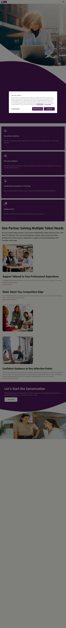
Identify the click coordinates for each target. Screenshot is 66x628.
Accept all (49, 108)
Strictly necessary (37, 108)
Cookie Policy (40, 104)
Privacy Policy (48, 104)
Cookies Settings (15, 108)
